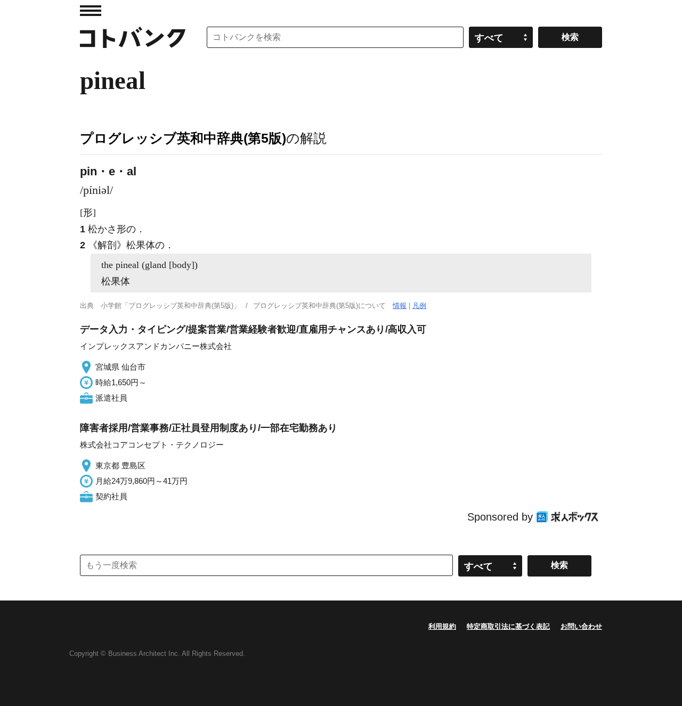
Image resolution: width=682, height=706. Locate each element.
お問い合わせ (581, 626)
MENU (90, 10)
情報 (400, 306)
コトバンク (132, 37)
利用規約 (442, 626)
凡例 (419, 306)
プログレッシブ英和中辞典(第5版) (183, 138)
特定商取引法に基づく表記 (508, 626)
